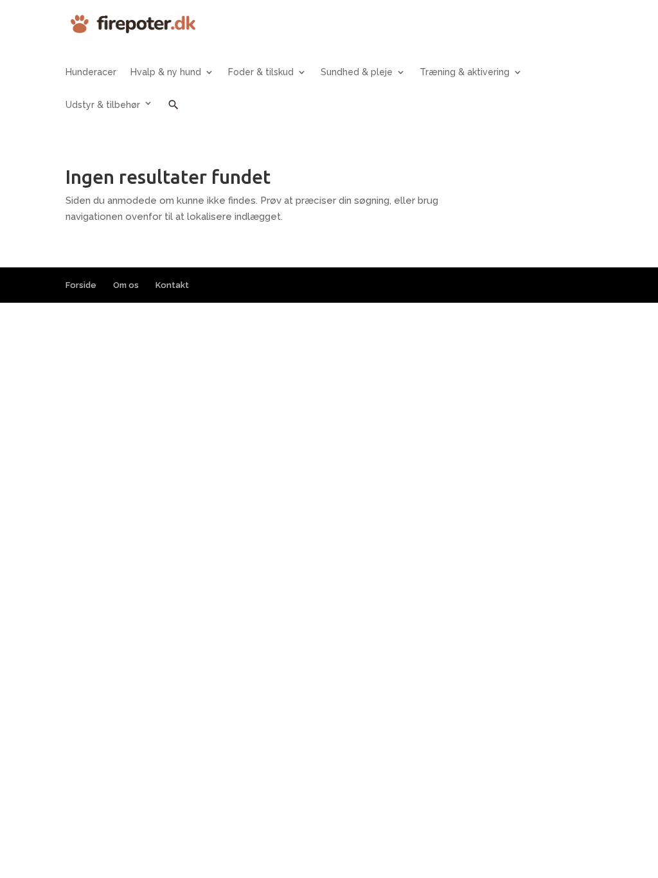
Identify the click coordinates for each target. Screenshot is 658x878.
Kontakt (172, 285)
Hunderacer (91, 72)
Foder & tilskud (261, 72)
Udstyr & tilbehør (103, 105)
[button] (173, 114)
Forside (81, 285)
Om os (126, 285)
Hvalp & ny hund (165, 72)
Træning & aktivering (465, 72)
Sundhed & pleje (357, 72)
